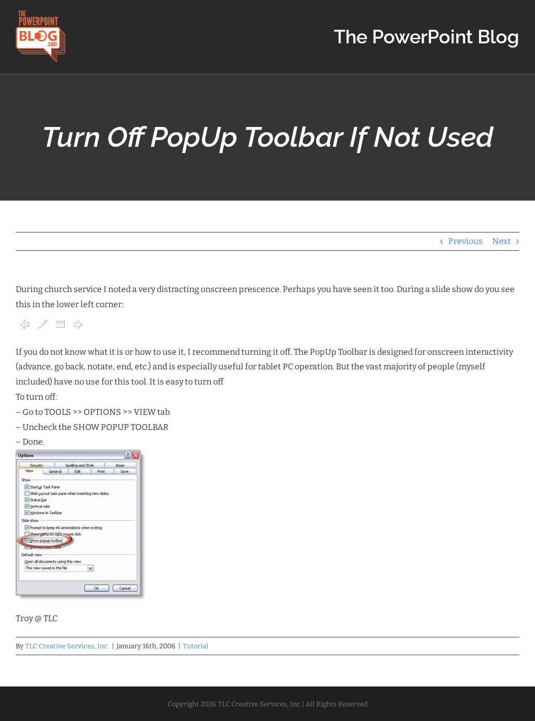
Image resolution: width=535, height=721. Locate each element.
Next (501, 241)
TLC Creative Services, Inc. (67, 646)
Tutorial (195, 646)
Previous (465, 241)
